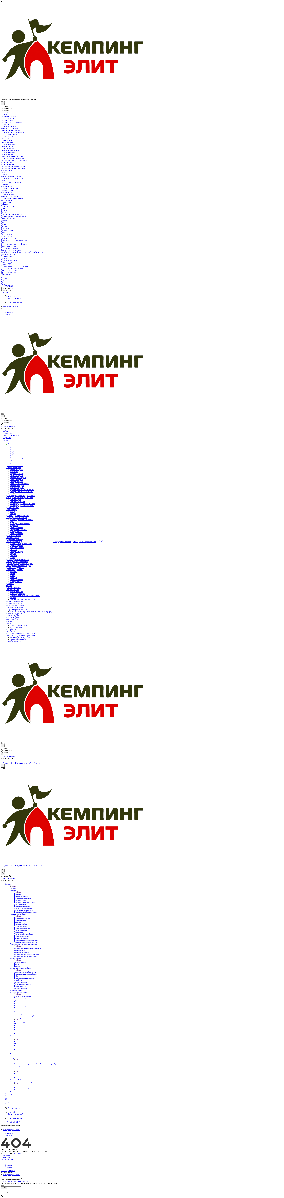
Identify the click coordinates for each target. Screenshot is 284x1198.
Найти (4, 1188)
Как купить (5, 1157)
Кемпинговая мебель (22, 918)
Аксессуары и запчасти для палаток (27, 948)
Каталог (13, 888)
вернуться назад (7, 1153)
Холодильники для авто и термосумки (28, 1086)
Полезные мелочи (21, 1042)
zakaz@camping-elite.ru (11, 306)
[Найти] (3, 103)
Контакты (4, 1161)
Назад (14, 886)
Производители (7, 1159)
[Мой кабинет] (2, 761)
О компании (5, 1155)
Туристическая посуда (22, 996)
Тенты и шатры (20, 962)
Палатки (17, 894)
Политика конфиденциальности (15, 1181)
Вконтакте (9, 312)
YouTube (8, 314)
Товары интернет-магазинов (25, 1062)
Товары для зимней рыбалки (25, 972)
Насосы (17, 1074)
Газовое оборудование (22, 1022)
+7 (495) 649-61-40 (8, 286)
